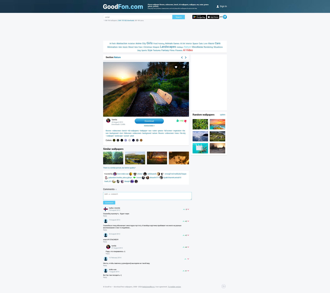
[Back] (182, 57)
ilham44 (171, 177)
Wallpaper (143, 130)
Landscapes (168, 46)
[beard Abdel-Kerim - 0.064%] (129, 140)
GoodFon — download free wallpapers (118, 287)
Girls (150, 43)
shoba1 (140, 174)
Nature (187, 46)
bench (124, 130)
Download (149, 121)
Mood (131, 47)
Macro (211, 43)
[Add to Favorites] (176, 67)
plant (132, 136)
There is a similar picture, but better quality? (119, 168)
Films (172, 50)
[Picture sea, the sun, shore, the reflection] (200, 141)
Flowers (178, 50)
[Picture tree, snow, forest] (217, 153)
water (154, 130)
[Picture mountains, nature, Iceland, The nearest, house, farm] (217, 141)
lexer (119, 174)
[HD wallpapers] (199, 17)
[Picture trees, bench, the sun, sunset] (157, 164)
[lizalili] (144, 177)
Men (120, 47)
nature (154, 133)
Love (205, 43)
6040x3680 (148, 126)
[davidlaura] (115, 174)
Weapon (156, 47)
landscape (119, 136)
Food (155, 43)
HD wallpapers (133, 130)
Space (195, 43)
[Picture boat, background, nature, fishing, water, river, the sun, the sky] (179, 164)
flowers (108, 130)
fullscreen (127, 133)
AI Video (188, 50)
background (114, 133)
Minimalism (112, 47)
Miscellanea (197, 47)
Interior (189, 43)
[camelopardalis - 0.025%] (141, 140)
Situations (218, 47)
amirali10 (177, 177)
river (121, 133)
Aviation (131, 43)
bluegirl (127, 181)
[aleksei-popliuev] (135, 174)
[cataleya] (106, 177)
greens (160, 130)
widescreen (116, 130)
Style (150, 50)
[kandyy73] (145, 174)
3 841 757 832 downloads (126, 20)
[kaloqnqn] (161, 177)
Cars (217, 43)
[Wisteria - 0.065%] (125, 140)
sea (149, 130)
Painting (161, 43)
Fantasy (165, 50)
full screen (168, 130)
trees (177, 133)
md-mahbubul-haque (178, 174)
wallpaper (110, 136)
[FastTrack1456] (136, 181)
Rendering (208, 47)
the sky (183, 133)
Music (125, 47)
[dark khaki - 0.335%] (114, 140)
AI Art (182, 43)
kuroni (139, 177)
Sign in (223, 6)
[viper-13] (114, 181)
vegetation (177, 130)
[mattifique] (122, 181)
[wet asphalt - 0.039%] (137, 140)
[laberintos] (158, 174)
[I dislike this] (185, 121)
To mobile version (174, 287)
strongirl (168, 174)
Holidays (180, 47)
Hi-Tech (113, 43)
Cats (201, 43)
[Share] (183, 67)
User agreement (161, 287)
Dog (139, 50)
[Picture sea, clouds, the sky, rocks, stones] (217, 129)
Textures (157, 50)
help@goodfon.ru (148, 287)
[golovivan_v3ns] (163, 174)
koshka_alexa (122, 177)
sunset (126, 136)
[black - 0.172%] (122, 140)
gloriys (130, 177)
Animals (169, 43)
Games (176, 43)
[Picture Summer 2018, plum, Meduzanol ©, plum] (200, 129)
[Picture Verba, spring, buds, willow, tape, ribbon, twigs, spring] (200, 153)
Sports (144, 50)
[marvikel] (132, 181)
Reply (105, 216)
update (222, 114)
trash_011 (108, 181)
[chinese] (135, 177)
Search (179, 17)
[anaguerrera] (148, 177)
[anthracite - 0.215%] (118, 140)
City (144, 43)
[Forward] (185, 57)
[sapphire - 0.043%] (133, 140)
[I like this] (178, 120)
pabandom (113, 177)
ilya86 (165, 177)
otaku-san (125, 174)
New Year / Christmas (143, 47)
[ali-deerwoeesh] (131, 174)
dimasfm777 (154, 177)
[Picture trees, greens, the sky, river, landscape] (135, 164)
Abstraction (121, 43)
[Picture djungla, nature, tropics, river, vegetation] (113, 164)
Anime (138, 43)
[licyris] (118, 181)
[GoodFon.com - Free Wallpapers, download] (123, 6)
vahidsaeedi (151, 174)
